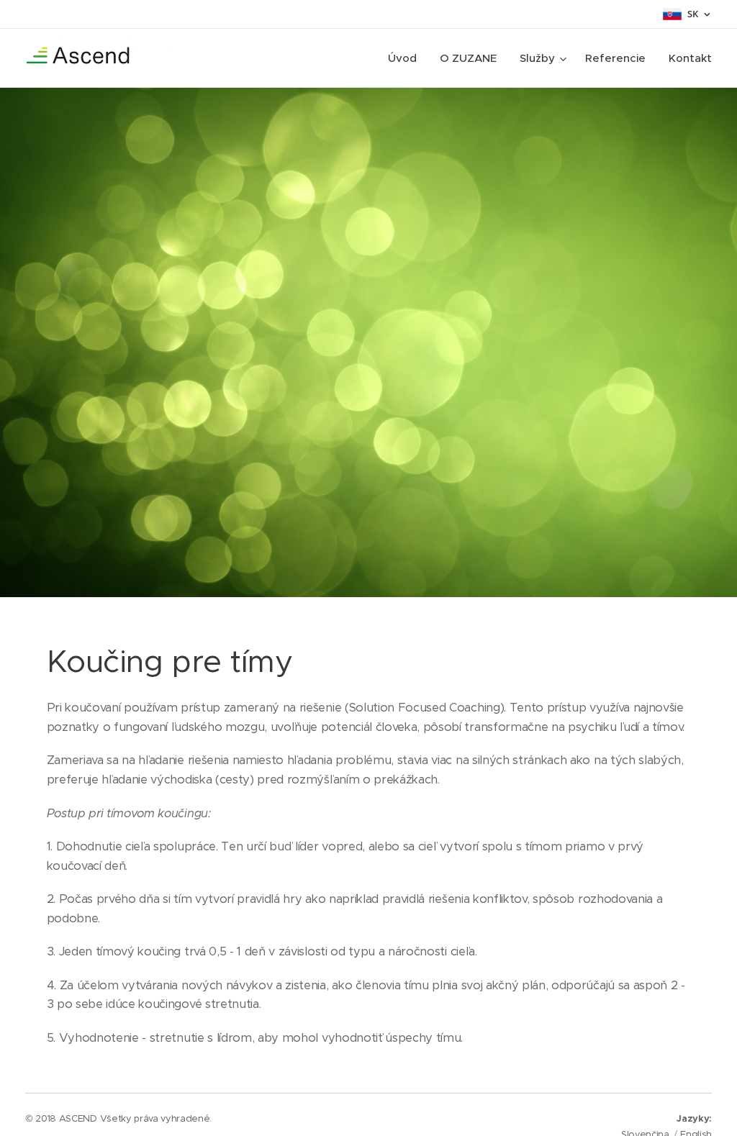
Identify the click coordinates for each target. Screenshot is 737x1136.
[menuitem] (406, 58)
